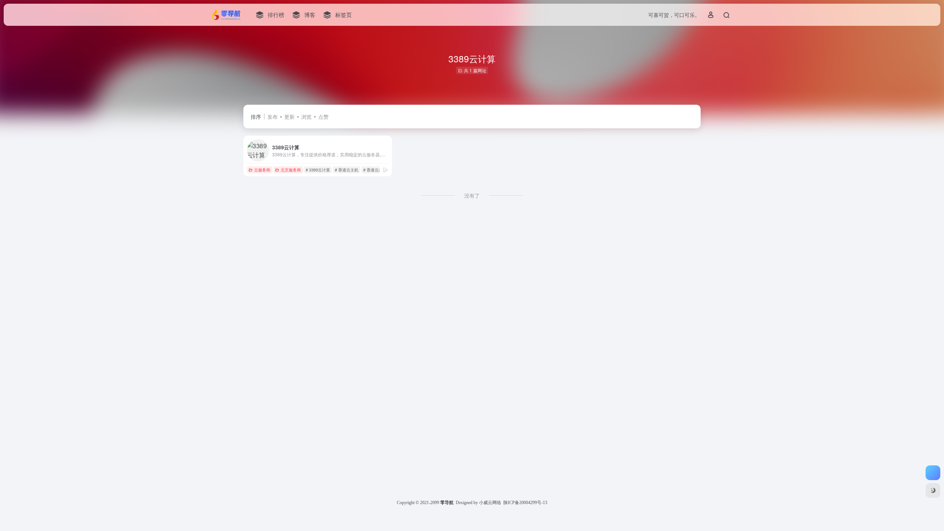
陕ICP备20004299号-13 (525, 502)
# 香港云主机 (346, 170)
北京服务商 (291, 170)
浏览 (306, 116)
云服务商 (262, 170)
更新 (289, 116)
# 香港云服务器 (377, 170)
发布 (272, 116)
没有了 (472, 195)
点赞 (323, 116)
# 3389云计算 (318, 170)
